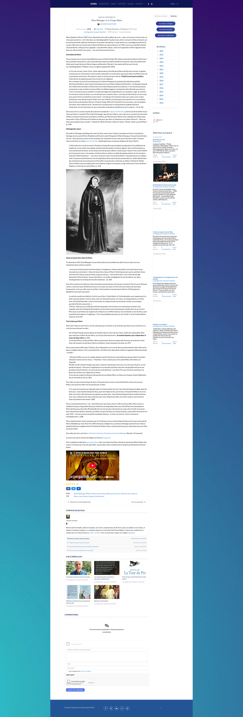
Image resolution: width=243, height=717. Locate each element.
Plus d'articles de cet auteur (138, 538)
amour (134, 494)
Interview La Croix (159, 139)
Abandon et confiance (160, 324)
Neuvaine (110, 494)
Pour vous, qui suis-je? (137, 502)
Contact (139, 4)
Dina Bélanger (80, 494)
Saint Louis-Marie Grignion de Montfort (89, 496)
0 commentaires (125, 32)
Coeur (118, 494)
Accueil (93, 4)
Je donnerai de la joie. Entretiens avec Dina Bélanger (107, 433)
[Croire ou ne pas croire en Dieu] (165, 219)
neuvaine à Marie (92, 442)
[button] (174, 4)
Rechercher (174, 16)
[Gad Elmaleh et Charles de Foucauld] (165, 172)
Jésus (95, 494)
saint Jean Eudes (92, 141)
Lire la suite (175, 156)
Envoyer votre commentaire (75, 690)
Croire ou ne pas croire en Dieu (163, 232)
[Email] (122, 708)
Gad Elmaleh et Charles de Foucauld (164, 185)
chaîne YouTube (94, 533)
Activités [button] (122, 4)
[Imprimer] (127, 708)
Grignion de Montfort (117, 111)
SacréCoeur (126, 494)
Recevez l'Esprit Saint (101, 601)
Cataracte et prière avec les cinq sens (78, 577)
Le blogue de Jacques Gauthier (95, 32)
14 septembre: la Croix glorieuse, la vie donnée (165, 278)
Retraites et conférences (166, 35)
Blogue (131, 4)
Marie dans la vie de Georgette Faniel (80, 502)
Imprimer (99, 29)
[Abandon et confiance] (165, 312)
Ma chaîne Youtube (165, 29)
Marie (89, 494)
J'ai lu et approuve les (79, 671)
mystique (102, 494)
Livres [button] (113, 4)
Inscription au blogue (166, 23)
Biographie (103, 4)
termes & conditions (85, 671)
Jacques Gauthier (108, 24)
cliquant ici (107, 438)
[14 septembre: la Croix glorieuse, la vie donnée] (165, 264)
